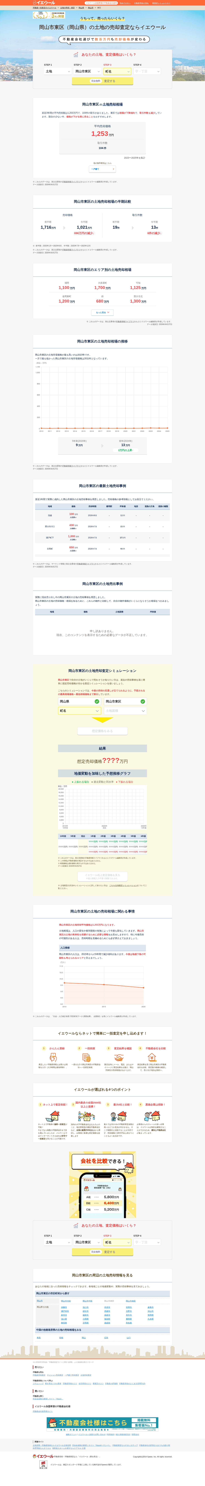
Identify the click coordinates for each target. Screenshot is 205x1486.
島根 (61, 1338)
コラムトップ (38, 1384)
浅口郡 (64, 1319)
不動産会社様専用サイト (43, 1411)
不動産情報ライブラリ (71, 182)
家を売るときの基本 (53, 1384)
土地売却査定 (85, 1375)
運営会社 (135, 1434)
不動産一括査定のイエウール (44, 8)
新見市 (64, 1315)
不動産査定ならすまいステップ (125, 1445)
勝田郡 (129, 1319)
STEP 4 (137, 65)
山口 (129, 1338)
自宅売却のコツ (85, 1384)
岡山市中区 (87, 1301)
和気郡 (129, 1323)
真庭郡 (107, 1323)
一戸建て (95, 169)
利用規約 (110, 1434)
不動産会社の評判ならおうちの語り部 (154, 1445)
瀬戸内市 (65, 1311)
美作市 (129, 1315)
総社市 (86, 1311)
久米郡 (151, 1319)
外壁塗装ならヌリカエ (42, 1448)
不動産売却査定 (39, 1375)
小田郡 (86, 1319)
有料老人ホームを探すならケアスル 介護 (68, 1448)
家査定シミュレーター (161, 3)
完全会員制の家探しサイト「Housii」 (48, 1399)
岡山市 (90, 8)
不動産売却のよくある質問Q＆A (132, 1384)
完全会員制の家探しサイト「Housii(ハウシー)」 (91, 1445)
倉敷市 (151, 1307)
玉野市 (129, 1311)
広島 (106, 1338)
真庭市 (107, 1315)
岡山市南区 (131, 1301)
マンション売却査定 (55, 1375)
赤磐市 (64, 1307)
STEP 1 (48, 65)
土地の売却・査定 (67, 8)
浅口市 (86, 1307)
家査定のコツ (98, 1384)
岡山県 (81, 8)
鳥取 (39, 1338)
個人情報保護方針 (123, 1434)
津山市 (151, 1311)
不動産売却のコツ (70, 1384)
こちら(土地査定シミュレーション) (123, 885)
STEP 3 (107, 65)
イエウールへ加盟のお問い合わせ (92, 1434)
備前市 (86, 1315)
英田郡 (151, 1315)
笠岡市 (129, 1307)
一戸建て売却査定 (72, 1375)
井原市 (107, 1307)
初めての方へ (125, 3)
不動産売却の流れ (141, 3)
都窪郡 (64, 1323)
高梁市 (107, 1311)
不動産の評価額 (111, 1384)
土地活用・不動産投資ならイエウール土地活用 (52, 1445)
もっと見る (101, 312)
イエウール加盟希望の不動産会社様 (100, 3)
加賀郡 (107, 1319)
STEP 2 (78, 65)
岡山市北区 (66, 1301)
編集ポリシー (71, 1434)
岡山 (84, 1338)
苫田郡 (86, 1323)
